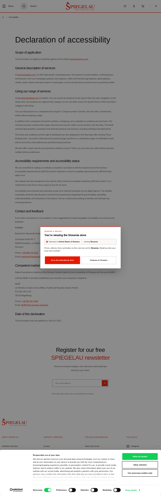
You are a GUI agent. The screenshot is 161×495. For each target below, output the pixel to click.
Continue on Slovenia (98, 260)
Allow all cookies (140, 456)
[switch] (72, 490)
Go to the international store (62, 260)
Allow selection (140, 465)
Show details (131, 490)
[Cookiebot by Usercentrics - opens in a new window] (16, 490)
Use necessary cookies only (140, 473)
